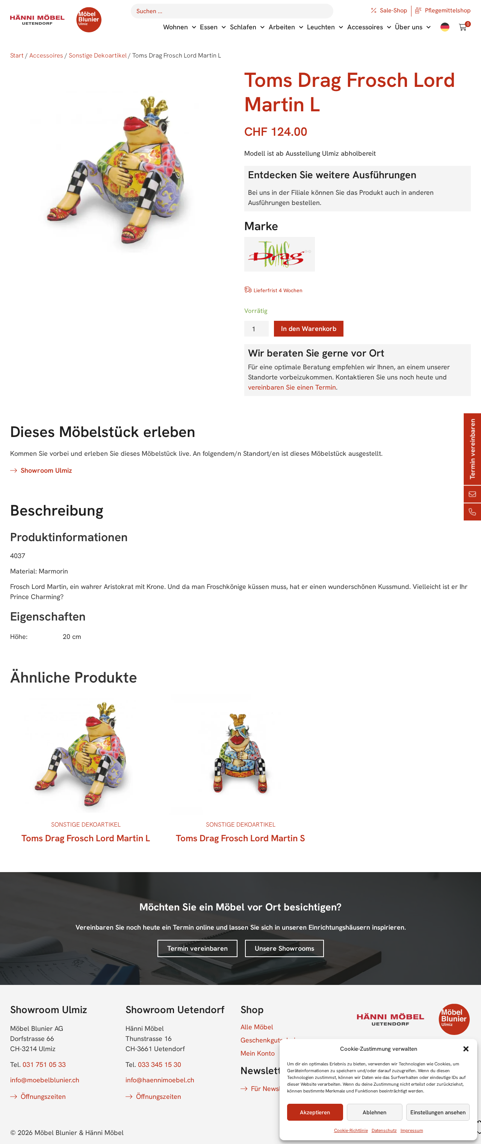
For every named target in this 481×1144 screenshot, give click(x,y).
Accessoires (365, 27)
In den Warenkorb (308, 328)
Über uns (408, 27)
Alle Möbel (256, 1027)
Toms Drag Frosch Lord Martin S (240, 838)
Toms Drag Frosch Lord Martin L (85, 838)
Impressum (412, 1130)
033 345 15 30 (159, 1064)
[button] (466, 1049)
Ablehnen (374, 1112)
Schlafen (243, 27)
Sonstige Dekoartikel (98, 55)
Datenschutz (384, 1130)
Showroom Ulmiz (46, 470)
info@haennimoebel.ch (160, 1080)
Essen (209, 27)
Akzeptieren (315, 1112)
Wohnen (175, 27)
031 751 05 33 (44, 1064)
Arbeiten (282, 27)
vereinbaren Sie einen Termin (292, 387)
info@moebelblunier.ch (44, 1080)
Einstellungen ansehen (438, 1112)
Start (17, 55)
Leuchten (321, 27)
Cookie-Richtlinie (351, 1130)
